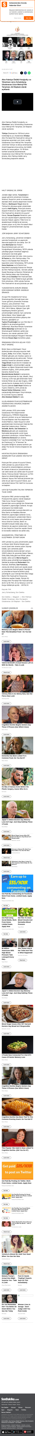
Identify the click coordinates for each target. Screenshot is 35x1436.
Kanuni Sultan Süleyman (11, 390)
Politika (23, 1410)
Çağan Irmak (6, 365)
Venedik (5, 429)
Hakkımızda (4, 1404)
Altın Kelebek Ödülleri (10, 397)
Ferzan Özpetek (13, 215)
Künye (18, 1404)
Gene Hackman (8, 265)
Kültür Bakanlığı (8, 329)
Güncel (13, 1407)
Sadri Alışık (18, 386)
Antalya (27, 136)
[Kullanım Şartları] (5, 1425)
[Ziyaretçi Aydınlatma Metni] (8, 1428)
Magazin (10, 1410)
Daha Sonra (17, 18)
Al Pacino (5, 258)
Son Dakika (4, 1407)
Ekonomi (28, 1407)
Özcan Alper (13, 338)
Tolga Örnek (6, 363)
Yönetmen (6, 124)
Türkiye (5, 133)
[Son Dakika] (17, 1399)
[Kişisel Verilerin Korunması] (24, 1426)
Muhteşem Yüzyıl (15, 204)
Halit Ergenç (12, 208)
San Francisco (21, 565)
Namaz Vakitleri (6, 1412)
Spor (2, 1410)
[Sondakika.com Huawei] (28, 1432)
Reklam (10, 1404)
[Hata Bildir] (20, 1428)
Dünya (20, 1407)
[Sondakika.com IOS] (6, 1432)
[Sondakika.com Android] (17, 1432)
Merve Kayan (22, 558)
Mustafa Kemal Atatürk (10, 374)
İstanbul (14, 277)
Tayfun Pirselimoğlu (9, 322)
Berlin (11, 429)
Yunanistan (22, 195)
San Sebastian (20, 429)
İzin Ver (28, 18)
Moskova (5, 431)
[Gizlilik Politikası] (15, 1425)
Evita (10, 354)
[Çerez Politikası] (11, 1426)
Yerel (17, 1410)
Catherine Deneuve (9, 438)
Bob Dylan (10, 245)
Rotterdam (22, 562)
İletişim (14, 1404)
